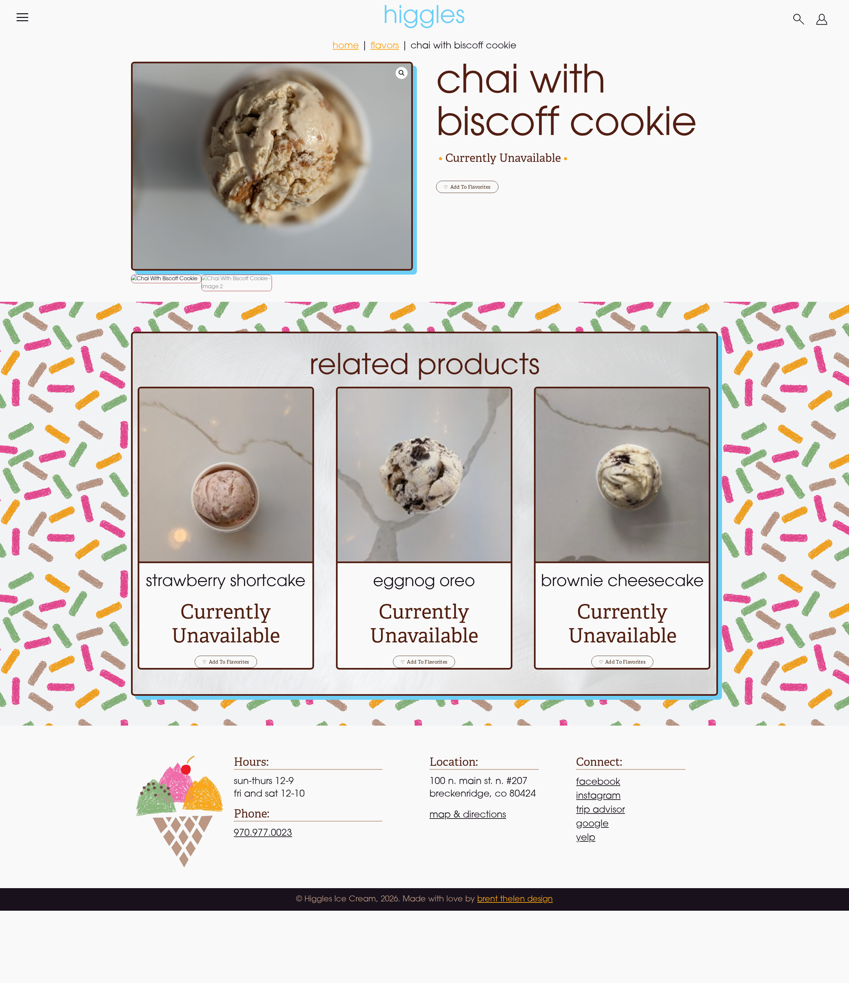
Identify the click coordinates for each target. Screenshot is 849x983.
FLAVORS (384, 46)
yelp (585, 838)
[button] (402, 73)
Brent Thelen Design (515, 899)
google (592, 824)
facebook (598, 782)
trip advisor (600, 810)
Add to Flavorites (467, 187)
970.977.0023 (263, 833)
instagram (598, 796)
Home (346, 46)
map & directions (467, 815)
